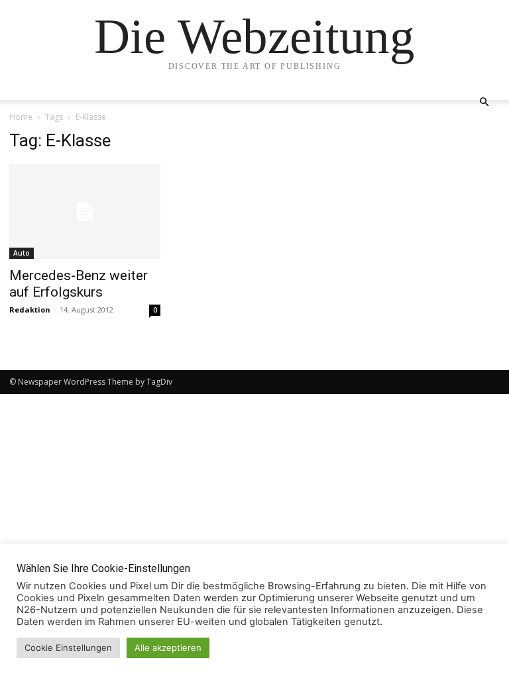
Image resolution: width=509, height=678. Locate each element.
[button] (484, 102)
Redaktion (29, 310)
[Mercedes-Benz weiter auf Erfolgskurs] (84, 211)
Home (20, 116)
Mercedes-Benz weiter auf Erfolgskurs (78, 283)
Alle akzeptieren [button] (168, 647)
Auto (21, 253)
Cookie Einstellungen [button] (68, 647)
